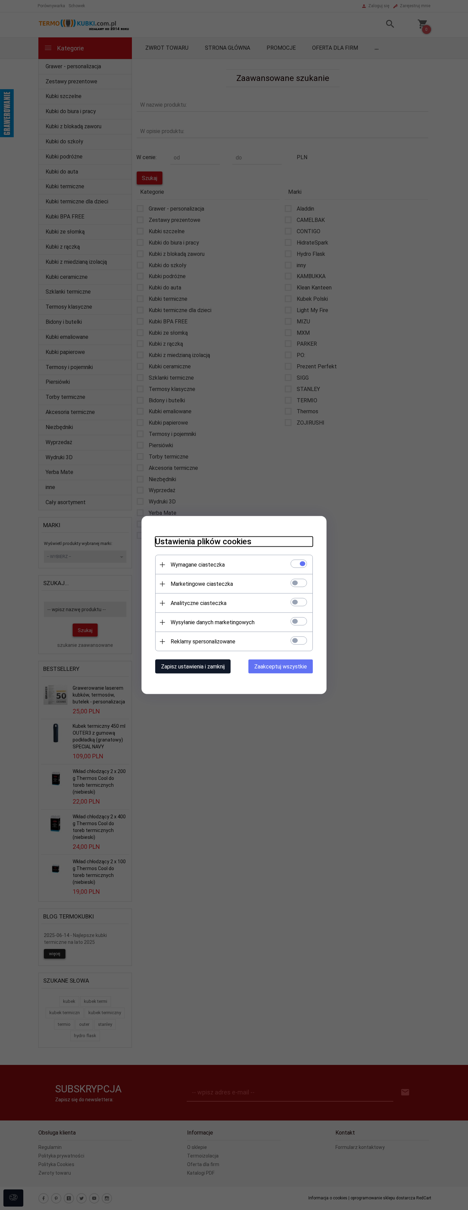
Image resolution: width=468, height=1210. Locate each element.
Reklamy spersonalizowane (203, 641)
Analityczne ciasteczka (198, 603)
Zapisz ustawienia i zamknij (193, 666)
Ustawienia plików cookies (203, 541)
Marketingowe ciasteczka (202, 584)
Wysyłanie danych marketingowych (213, 622)
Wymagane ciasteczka (198, 564)
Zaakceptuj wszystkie (280, 666)
